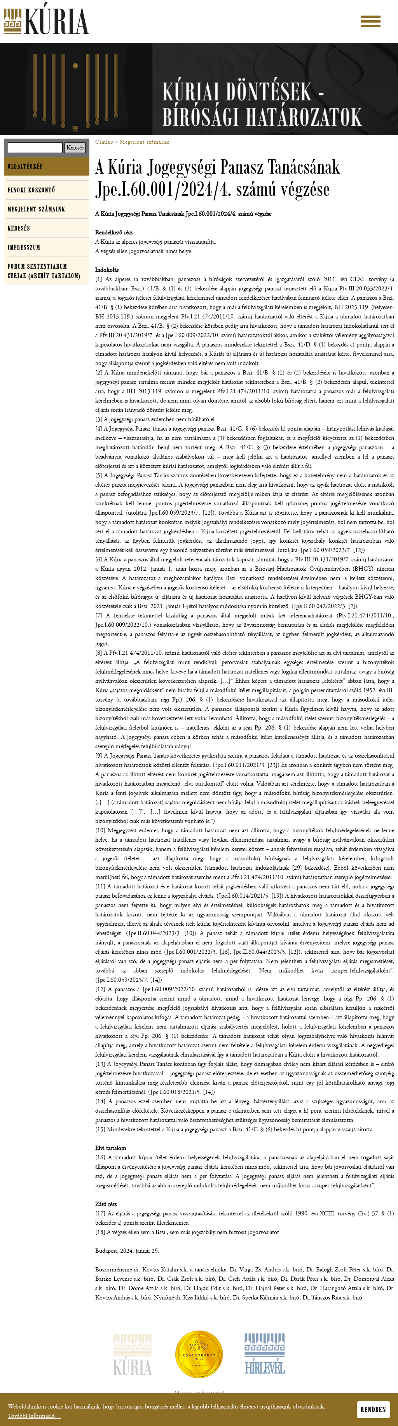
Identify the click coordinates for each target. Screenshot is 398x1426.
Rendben (373, 1409)
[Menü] (371, 21)
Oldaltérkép (25, 166)
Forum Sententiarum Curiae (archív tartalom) (44, 271)
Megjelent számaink (144, 142)
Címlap (104, 142)
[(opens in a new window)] (199, 1356)
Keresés (19, 228)
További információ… (34, 1416)
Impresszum (24, 247)
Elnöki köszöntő (32, 190)
